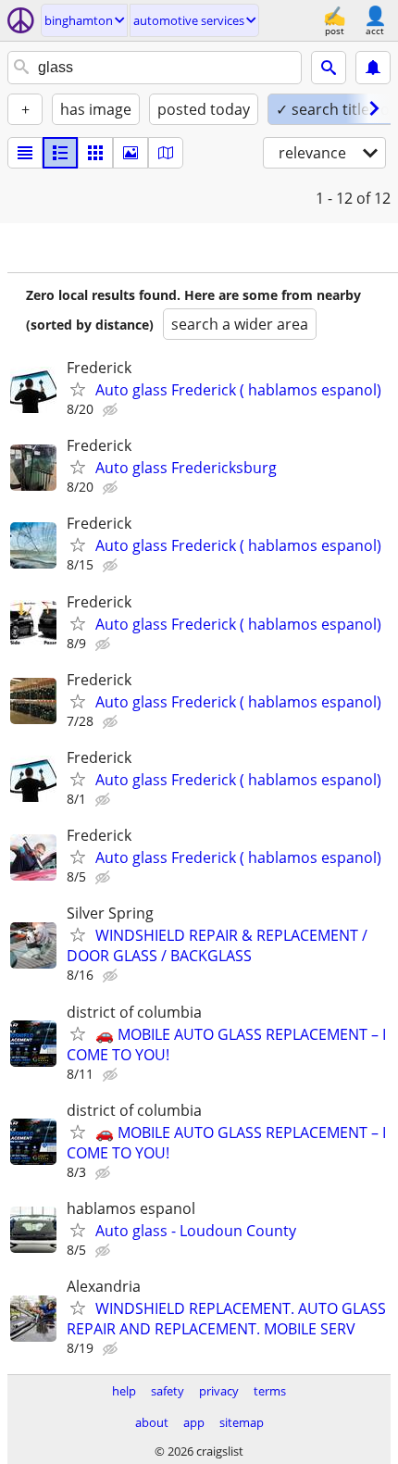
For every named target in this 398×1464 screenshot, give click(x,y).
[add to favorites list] (78, 389)
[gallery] (130, 153)
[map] (165, 153)
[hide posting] (112, 410)
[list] (25, 153)
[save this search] (373, 67)
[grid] (95, 153)
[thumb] (60, 153)
